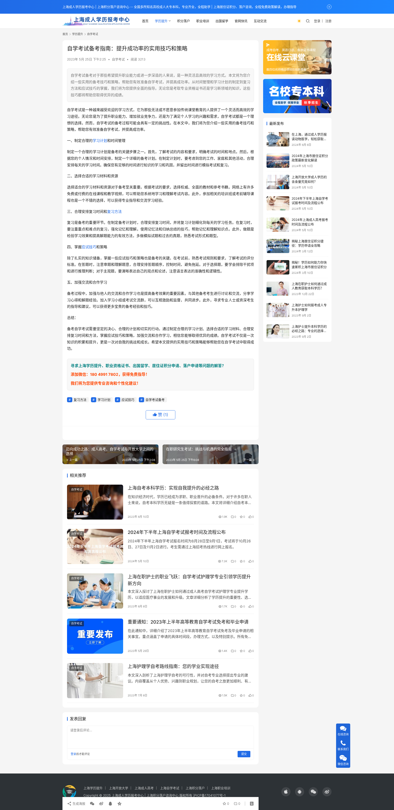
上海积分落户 (195, 788)
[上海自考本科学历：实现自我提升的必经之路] (95, 502)
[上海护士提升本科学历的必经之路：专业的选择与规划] (278, 331)
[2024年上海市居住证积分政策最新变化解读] (278, 161)
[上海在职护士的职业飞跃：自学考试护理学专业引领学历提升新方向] (95, 591)
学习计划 (100, 140)
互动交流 (260, 21)
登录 (317, 21)
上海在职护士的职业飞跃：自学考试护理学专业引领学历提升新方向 (189, 580)
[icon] (285, 791)
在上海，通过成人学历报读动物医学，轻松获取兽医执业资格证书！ (309, 138)
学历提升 (161, 21)
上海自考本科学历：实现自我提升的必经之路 (173, 488)
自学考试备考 (155, 400)
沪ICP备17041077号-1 (209, 795)
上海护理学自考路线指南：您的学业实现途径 (173, 666)
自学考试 (118, 59)
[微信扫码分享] (92, 804)
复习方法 (114, 211)
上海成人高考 (144, 788)
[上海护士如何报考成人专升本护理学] (278, 310)
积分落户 (183, 21)
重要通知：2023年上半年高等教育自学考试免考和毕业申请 (188, 622)
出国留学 (221, 21)
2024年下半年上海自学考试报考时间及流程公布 (177, 532)
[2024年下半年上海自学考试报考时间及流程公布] (95, 546)
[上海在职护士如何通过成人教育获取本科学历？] (278, 289)
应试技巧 (89, 247)
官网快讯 (241, 21)
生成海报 (78, 803)
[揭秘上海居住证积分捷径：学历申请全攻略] (278, 246)
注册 (328, 21)
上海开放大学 (118, 788)
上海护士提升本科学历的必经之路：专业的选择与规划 (309, 330)
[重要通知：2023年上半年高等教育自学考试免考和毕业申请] (95, 636)
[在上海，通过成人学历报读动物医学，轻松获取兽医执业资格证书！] (278, 139)
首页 (145, 21)
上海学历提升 (93, 788)
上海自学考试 (169, 788)
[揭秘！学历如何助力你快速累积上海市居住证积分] (278, 267)
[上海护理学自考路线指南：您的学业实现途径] (95, 680)
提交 (244, 754)
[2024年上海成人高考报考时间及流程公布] (278, 224)
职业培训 (202, 21)
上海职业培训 (220, 788)
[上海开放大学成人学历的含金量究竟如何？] (278, 182)
